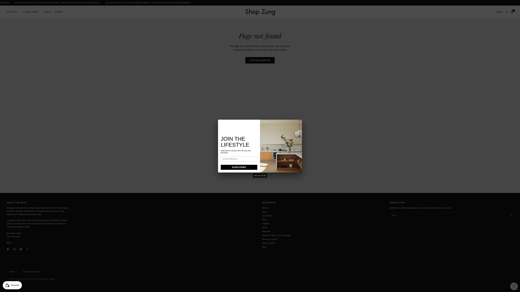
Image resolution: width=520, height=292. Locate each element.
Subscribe (239, 167)
